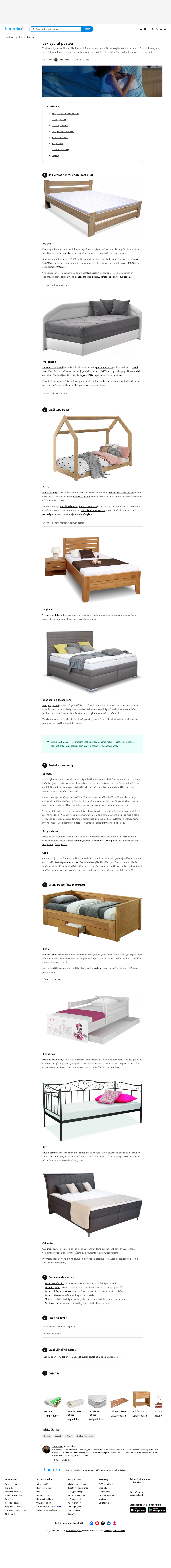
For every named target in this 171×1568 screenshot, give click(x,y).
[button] (92, 285)
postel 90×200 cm (104, 367)
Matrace (53, 1401)
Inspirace (102, 1499)
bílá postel (47, 844)
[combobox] (55, 29)
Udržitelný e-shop (106, 1503)
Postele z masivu (52, 979)
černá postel (61, 844)
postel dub (97, 968)
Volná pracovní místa (13, 1495)
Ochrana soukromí (43, 1503)
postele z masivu (70, 862)
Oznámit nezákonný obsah (16, 1510)
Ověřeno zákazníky (106, 1484)
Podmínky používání (13, 1491)
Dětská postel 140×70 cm (121, 492)
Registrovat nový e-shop (77, 1488)
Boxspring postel (50, 705)
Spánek (59, 1436)
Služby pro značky (74, 1499)
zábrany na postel (81, 496)
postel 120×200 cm (100, 371)
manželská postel (68, 253)
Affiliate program (74, 1506)
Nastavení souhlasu (44, 1499)
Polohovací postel (53, 1303)
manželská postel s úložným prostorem (99, 273)
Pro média (9, 1499)
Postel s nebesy (52, 1295)
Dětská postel (49, 492)
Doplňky (14, 94)
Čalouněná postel (50, 1249)
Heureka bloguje (12, 1503)
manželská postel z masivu (87, 277)
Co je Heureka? (11, 1484)
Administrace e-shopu (76, 1484)
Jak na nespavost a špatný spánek (101, 746)
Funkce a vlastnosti (19, 76)
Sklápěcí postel (52, 1287)
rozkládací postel (104, 381)
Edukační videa (73, 1510)
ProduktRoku (104, 1491)
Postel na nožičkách (54, 1283)
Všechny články (63, 1460)
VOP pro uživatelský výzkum (48, 1510)
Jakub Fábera (64, 59)
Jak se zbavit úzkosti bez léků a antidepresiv (95, 1357)
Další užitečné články (20, 88)
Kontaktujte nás (136, 1482)
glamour (87, 840)
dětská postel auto (88, 506)
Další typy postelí (18, 58)
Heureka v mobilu (43, 1488)
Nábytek (70, 1436)
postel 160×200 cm (70, 259)
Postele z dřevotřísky (52, 1059)
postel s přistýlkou (83, 514)
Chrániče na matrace (97, 1401)
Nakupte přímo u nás (44, 1495)
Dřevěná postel (49, 954)
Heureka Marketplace (76, 1495)
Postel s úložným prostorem (58, 1291)
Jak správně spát (75, 746)
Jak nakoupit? (42, 1484)
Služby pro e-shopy (75, 1491)
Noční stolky (142, 1401)
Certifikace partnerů (107, 1495)
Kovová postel (49, 1152)
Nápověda (71, 1514)
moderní (78, 840)
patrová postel (49, 514)
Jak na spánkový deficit (56, 1357)
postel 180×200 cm (130, 263)
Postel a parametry (19, 64)
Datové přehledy (74, 1503)
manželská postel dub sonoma (116, 277)
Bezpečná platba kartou (46, 1506)
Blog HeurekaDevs (13, 1506)
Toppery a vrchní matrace (75, 1401)
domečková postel (68, 506)
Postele (17, 37)
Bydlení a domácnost (86, 1436)
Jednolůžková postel (52, 367)
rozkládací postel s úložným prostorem (87, 385)
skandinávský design (104, 840)
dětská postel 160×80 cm (93, 510)
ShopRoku (103, 1488)
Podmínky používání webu (114, 1530)
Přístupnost (10, 1514)
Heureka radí (41, 1491)
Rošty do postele (119, 1401)
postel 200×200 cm (56, 267)
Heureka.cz (9, 37)
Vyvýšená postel (50, 615)
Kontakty (9, 1488)
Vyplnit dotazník (136, 1495)
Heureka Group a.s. (73, 1530)
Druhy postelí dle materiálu (22, 70)
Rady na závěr (17, 82)
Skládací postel (52, 1299)
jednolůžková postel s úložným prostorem (103, 375)
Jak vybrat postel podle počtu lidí (21, 51)
